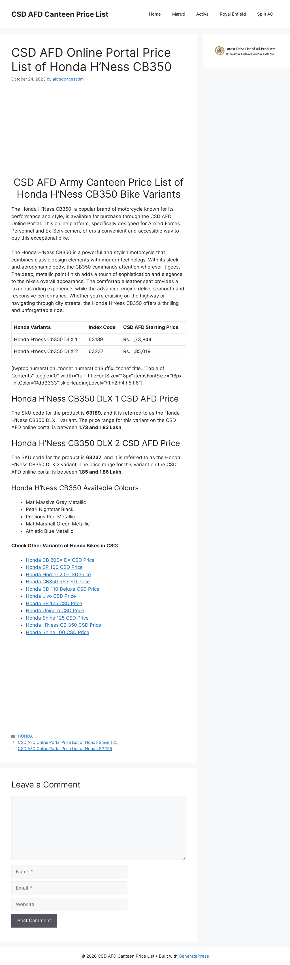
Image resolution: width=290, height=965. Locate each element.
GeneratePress (194, 956)
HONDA (25, 736)
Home (155, 14)
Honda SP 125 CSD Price (54, 603)
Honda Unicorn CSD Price (55, 610)
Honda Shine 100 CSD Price (57, 632)
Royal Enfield (233, 14)
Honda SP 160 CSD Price (54, 567)
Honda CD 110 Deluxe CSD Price (62, 589)
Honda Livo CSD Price (51, 596)
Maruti (178, 14)
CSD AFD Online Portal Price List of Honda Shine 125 (68, 742)
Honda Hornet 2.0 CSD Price (58, 574)
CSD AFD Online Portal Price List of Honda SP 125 (65, 748)
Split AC (265, 14)
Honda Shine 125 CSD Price (57, 618)
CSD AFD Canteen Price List (59, 14)
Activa (202, 14)
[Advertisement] (98, 131)
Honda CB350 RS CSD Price (58, 581)
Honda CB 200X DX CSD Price (60, 560)
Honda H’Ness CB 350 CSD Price (63, 625)
